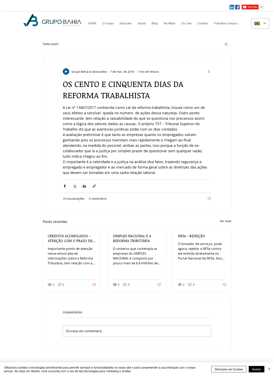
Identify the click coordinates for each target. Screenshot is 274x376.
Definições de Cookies (229, 369)
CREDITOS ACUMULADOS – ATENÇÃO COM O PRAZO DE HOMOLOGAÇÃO (70, 238)
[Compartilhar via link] (94, 186)
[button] (126, 23)
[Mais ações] (208, 71)
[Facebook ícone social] (237, 7)
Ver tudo (225, 221)
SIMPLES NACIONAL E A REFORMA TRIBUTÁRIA (132, 238)
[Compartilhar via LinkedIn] (84, 186)
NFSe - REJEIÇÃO (191, 235)
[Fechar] (269, 369)
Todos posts (51, 44)
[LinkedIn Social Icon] (231, 7)
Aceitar (256, 369)
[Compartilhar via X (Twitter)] (74, 186)
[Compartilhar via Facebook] (65, 186)
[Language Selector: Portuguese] (260, 23)
